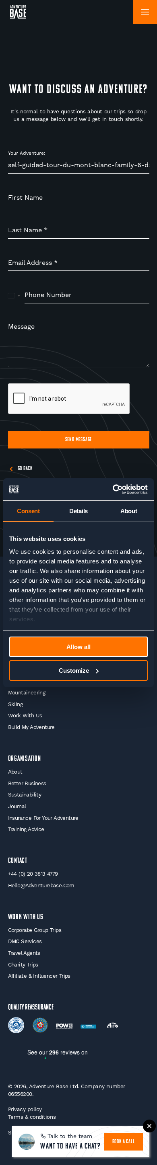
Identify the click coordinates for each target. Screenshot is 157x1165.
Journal (17, 806)
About (15, 772)
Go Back (25, 469)
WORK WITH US (26, 917)
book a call (123, 1142)
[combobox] (14, 295)
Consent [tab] (28, 511)
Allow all (78, 646)
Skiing (15, 704)
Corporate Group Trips (34, 930)
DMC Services (25, 941)
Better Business (27, 783)
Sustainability (24, 795)
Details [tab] (78, 511)
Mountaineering (26, 693)
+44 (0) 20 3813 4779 (33, 874)
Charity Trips (23, 965)
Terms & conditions (32, 1117)
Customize (74, 670)
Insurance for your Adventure (43, 818)
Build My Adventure (31, 727)
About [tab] (128, 511)
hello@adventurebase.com (41, 885)
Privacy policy (25, 1109)
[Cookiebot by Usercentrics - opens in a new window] (113, 489)
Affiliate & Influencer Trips (39, 976)
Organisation (24, 759)
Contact (18, 861)
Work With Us (25, 716)
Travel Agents (24, 953)
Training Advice (26, 829)
